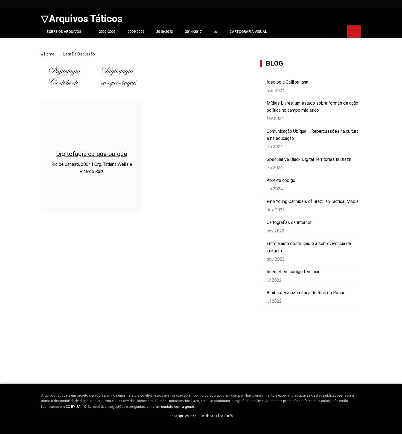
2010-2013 (164, 31)
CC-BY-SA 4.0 (76, 407)
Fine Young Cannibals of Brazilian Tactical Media (313, 201)
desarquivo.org (183, 416)
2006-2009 (135, 31)
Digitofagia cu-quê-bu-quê (91, 153)
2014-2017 (193, 31)
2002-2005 (107, 31)
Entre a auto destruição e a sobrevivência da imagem (309, 247)
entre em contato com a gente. (171, 407)
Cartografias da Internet (289, 222)
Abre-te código (281, 180)
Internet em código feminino (294, 271)
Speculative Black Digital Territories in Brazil (309, 159)
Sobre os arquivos (63, 31)
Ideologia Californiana (287, 82)
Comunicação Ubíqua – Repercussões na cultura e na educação (313, 135)
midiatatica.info (217, 416)
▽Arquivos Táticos (81, 19)
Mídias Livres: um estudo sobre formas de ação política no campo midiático (312, 107)
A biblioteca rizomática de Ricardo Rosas (306, 292)
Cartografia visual (248, 31)
